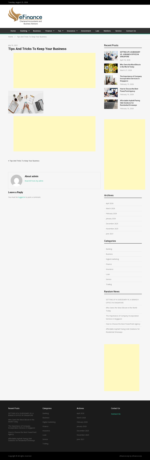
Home (13, 31)
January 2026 (111, 218)
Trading (109, 284)
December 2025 (112, 223)
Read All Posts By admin (34, 181)
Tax (59, 31)
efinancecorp (137, 456)
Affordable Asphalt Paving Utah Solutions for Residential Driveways (130, 103)
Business (37, 31)
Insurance (71, 31)
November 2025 (112, 229)
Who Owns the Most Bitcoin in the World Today (121, 309)
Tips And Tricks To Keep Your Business (24, 161)
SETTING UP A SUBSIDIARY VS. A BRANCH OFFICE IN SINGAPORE (130, 54)
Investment (86, 31)
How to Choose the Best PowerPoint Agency (123, 324)
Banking (23, 31)
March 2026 (110, 208)
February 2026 (111, 213)
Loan (108, 274)
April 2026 (109, 203)
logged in (21, 197)
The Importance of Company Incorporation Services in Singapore (131, 78)
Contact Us (131, 31)
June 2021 (109, 234)
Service (118, 31)
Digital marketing (112, 259)
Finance (48, 31)
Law (97, 31)
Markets (107, 31)
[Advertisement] (54, 70)
